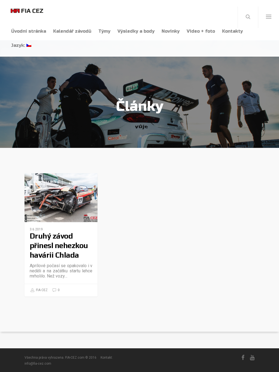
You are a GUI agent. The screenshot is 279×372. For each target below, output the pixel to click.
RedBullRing (46, 182)
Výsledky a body (135, 31)
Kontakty (232, 31)
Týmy (104, 31)
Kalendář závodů (72, 31)
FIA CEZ (41, 290)
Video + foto (201, 31)
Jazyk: (18, 45)
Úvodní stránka (28, 31)
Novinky (171, 31)
